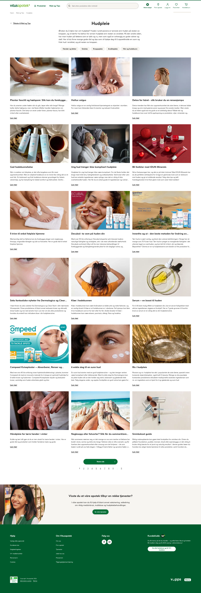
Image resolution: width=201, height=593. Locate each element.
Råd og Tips (54, 6)
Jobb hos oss (60, 554)
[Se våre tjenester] (100, 504)
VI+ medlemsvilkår (16, 554)
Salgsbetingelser (15, 549)
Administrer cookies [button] (25, 581)
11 (121, 468)
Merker (35, 581)
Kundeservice (14, 545)
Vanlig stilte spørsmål (17, 541)
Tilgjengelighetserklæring (64, 562)
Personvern (14, 558)
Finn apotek (60, 545)
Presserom (59, 558)
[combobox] (103, 6)
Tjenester (59, 549)
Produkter (41, 6)
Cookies (12, 562)
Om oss (58, 541)
